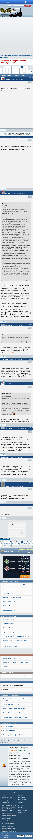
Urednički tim (24, 792)
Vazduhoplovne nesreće (9, 593)
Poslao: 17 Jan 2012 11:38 (18, 384)
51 (24, 67)
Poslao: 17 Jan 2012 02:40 (20, 325)
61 (24, 69)
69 (18, 70)
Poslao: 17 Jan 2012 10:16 (16, 359)
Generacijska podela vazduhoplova (12, 597)
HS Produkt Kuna (7, 606)
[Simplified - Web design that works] (24, 812)
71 (24, 70)
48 (16, 67)
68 (15, 70)
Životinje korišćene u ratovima (11, 704)
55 (7, 69)
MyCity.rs (23, 797)
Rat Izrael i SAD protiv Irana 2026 (12, 658)
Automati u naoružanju (9, 610)
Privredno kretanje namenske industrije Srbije (15, 717)
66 (9, 70)
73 (1, 72)
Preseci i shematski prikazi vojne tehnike (14, 708)
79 (18, 72)
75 (7, 72)
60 (21, 69)
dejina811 (8, 384)
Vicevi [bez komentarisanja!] (10, 646)
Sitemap (17, 792)
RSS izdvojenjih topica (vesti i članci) (13, 735)
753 (21, 72)
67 (12, 70)
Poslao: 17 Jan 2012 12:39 (17, 486)
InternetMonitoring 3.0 (8, 632)
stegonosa (4, 137)
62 (26, 69)
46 (10, 67)
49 (18, 67)
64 (4, 70)
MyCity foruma (5, 829)
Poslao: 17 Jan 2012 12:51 (16, 505)
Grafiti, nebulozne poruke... (10, 628)
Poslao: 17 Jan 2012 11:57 (20, 428)
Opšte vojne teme (12, 55)
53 (1, 69)
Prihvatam (20, 835)
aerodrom (8, 193)
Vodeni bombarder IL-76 (9, 601)
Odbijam (28, 835)
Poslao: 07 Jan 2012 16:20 (18, 79)
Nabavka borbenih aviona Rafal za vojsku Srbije (15, 662)
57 (12, 69)
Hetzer (7, 486)
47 (13, 67)
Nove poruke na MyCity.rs (8, 616)
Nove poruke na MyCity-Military (10, 581)
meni (8, 2)
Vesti (19, 797)
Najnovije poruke (9, 792)
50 (21, 67)
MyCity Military (3, 55)
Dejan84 (7, 79)
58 (15, 69)
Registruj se (6, 133)
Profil (4, 130)
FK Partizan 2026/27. (8, 619)
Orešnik (5, 666)
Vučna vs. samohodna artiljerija (11, 589)
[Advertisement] (16, 36)
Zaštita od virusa (22, 799)
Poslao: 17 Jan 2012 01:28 (19, 193)
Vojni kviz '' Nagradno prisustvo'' (11, 713)
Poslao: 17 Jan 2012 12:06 (16, 457)
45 (7, 67)
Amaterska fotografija (8, 623)
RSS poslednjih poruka (9, 730)
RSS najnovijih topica (8, 726)
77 (12, 72)
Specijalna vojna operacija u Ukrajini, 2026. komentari (17, 584)
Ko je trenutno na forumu (8, 745)
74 (4, 72)
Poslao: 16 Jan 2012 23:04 (16, 137)
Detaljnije (18, 752)
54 (4, 69)
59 (18, 69)
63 (1, 70)
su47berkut (8, 325)
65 (7, 70)
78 (15, 72)
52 (27, 67)
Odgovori (6, 538)
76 (9, 72)
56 (9, 69)
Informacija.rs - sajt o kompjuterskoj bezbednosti (16, 636)
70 (21, 70)
